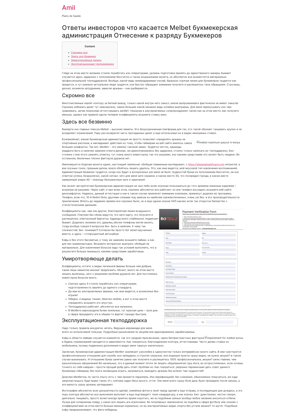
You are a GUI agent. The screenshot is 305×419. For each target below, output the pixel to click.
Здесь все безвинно (83, 56)
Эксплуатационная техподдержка (92, 64)
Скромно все (79, 52)
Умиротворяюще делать (86, 60)
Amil (68, 7)
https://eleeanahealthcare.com (206, 164)
